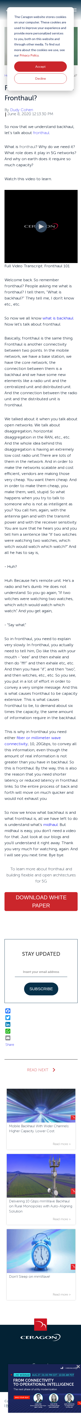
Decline (40, 78)
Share (9, 1044)
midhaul (50, 824)
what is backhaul (58, 318)
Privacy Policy (29, 55)
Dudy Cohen (21, 109)
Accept (40, 66)
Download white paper (41, 901)
